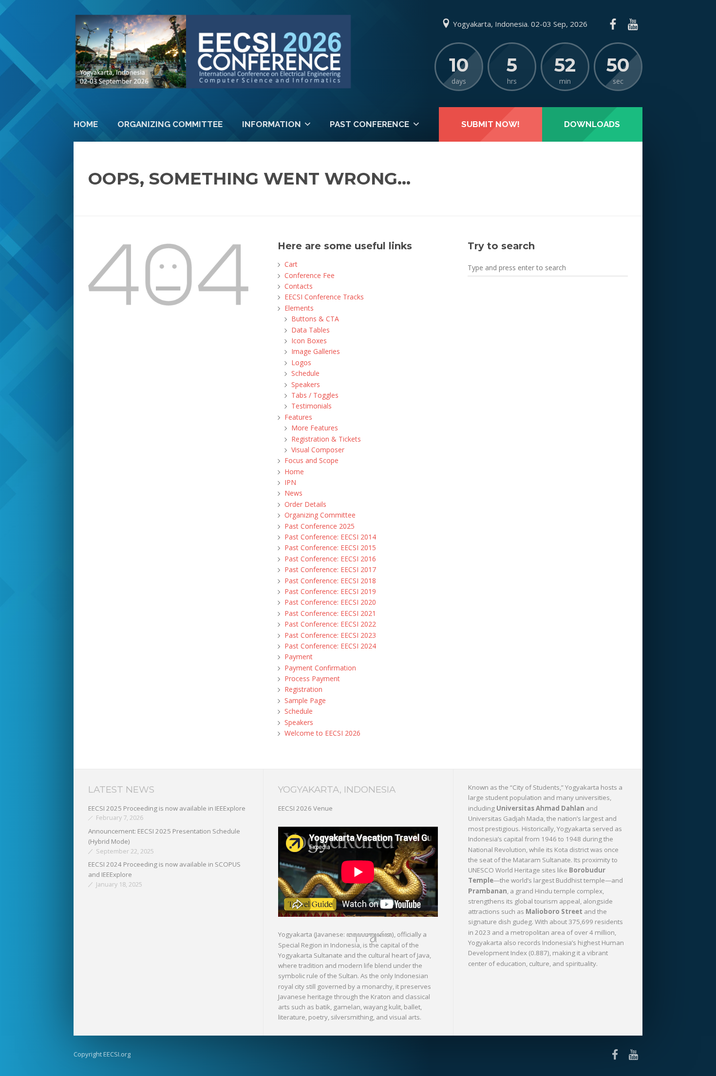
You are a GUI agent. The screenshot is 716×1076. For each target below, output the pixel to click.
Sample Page (305, 700)
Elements (299, 308)
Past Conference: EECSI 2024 (330, 645)
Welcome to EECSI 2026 (322, 733)
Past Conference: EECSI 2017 (330, 569)
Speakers (305, 384)
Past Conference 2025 (319, 526)
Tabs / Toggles (315, 395)
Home (86, 124)
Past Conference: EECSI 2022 (330, 624)
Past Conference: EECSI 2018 (330, 580)
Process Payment (312, 678)
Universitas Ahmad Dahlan (540, 808)
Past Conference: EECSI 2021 (330, 613)
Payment (298, 656)
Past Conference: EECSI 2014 (330, 536)
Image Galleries (315, 351)
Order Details (305, 504)
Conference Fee (309, 275)
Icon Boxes (309, 340)
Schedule (305, 373)
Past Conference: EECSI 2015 (330, 547)
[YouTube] (632, 24)
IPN (290, 482)
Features (298, 417)
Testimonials (311, 405)
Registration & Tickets (326, 439)
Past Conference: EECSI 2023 (330, 635)
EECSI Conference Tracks (324, 296)
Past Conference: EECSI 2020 (330, 602)
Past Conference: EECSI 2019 (330, 591)
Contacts (298, 286)
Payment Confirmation (320, 667)
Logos (301, 362)
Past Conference (369, 124)
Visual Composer (317, 449)
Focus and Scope (311, 460)
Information (271, 124)
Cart (291, 264)
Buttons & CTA (315, 318)
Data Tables (310, 329)
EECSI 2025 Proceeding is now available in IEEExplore (166, 808)
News (293, 493)
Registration (303, 689)
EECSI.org (117, 1054)
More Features (314, 427)
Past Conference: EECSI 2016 (330, 558)
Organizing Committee (170, 124)
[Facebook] (612, 24)
